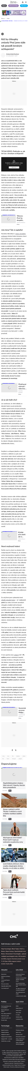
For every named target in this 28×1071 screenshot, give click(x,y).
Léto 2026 (19, 970)
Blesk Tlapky (15, 948)
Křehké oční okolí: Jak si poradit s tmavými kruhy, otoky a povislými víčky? (22, 535)
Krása (8, 18)
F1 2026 (18, 1014)
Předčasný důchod (20, 1030)
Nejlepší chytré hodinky (6, 1036)
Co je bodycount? (5, 988)
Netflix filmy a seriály (5, 1041)
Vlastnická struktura (18, 1063)
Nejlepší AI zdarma (5, 1034)
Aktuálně (4, 970)
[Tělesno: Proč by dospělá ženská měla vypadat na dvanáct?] (8, 220)
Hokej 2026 (18, 1010)
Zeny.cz (3, 18)
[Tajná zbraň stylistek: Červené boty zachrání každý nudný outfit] (14, 881)
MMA (17, 1006)
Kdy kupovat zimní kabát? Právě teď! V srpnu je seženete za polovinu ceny (13, 840)
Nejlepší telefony (5, 1032)
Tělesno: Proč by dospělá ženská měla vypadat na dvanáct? (21, 218)
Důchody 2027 (19, 1034)
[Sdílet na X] (15, 750)
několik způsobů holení (8, 600)
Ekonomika (19, 1026)
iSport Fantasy (10, 951)
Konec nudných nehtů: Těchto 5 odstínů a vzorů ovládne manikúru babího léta (12, 812)
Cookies (22, 1061)
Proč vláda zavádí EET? (6, 1013)
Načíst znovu (14, 167)
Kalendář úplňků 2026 (6, 986)
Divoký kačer (4, 1020)
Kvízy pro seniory (5, 983)
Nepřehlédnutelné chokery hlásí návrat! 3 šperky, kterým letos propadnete (14, 785)
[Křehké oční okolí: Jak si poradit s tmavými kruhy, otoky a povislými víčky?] (9, 536)
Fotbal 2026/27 (19, 1008)
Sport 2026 (20, 1002)
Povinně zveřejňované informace (17, 1067)
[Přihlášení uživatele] (22, 2)
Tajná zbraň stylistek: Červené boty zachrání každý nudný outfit (13, 892)
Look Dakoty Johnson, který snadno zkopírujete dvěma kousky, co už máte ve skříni (13, 866)
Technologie (5, 1026)
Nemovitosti (9, 953)
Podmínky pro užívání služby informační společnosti (13, 1059)
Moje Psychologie (6, 948)
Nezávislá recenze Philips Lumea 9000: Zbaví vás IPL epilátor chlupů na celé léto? (22, 710)
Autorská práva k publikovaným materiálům (13, 1057)
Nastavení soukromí (9, 1063)
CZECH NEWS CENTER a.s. (20, 1050)
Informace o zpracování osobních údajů (11, 1061)
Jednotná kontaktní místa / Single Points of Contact (13, 1065)
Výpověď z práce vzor (6, 1018)
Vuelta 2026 (9, 963)
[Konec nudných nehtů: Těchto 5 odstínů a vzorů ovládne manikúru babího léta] (14, 801)
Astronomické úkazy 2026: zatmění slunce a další (21, 985)
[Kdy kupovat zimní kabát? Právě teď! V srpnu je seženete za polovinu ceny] (14, 829)
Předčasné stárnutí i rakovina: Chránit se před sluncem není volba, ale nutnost (22, 386)
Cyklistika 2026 (19, 1019)
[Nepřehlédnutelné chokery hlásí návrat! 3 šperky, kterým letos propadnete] (14, 774)
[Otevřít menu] (25, 2)
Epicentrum (3, 974)
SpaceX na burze (4, 1030)
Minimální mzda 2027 (20, 1036)
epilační (16, 655)
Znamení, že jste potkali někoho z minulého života (21, 980)
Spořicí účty (18, 1032)
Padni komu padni (5, 1015)
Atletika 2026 (19, 1017)
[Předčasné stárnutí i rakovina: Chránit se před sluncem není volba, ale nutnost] (9, 389)
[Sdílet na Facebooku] (12, 750)
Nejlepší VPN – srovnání (6, 1039)
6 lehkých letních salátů (21, 996)
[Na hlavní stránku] (14, 2)
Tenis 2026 (18, 1012)
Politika (3, 1002)
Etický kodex (6, 1067)
